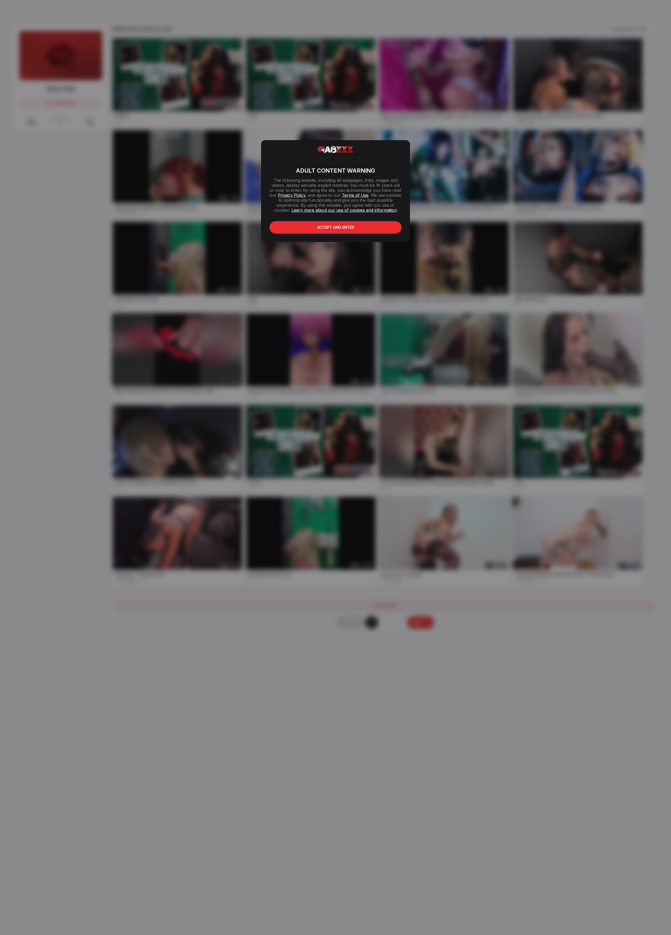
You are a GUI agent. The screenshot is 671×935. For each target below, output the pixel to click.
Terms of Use (355, 195)
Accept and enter (335, 227)
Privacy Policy (291, 195)
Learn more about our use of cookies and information (344, 210)
